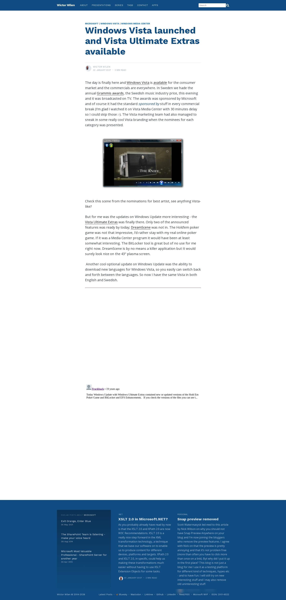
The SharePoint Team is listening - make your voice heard (83, 536)
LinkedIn (171, 594)
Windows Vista (109, 23)
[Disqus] (143, 334)
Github (160, 594)
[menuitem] (84, 5)
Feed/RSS (184, 594)
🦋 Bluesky (121, 594)
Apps (155, 5)
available (160, 82)
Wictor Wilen (66, 5)
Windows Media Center (135, 23)
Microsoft (91, 23)
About (84, 5)
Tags (130, 5)
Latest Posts (105, 594)
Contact (142, 5)
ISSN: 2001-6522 (220, 594)
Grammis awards (110, 93)
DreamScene (141, 227)
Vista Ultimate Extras (101, 222)
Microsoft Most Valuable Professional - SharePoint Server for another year (84, 555)
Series (119, 5)
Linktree (148, 594)
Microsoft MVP (200, 594)
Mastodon (136, 594)
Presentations (101, 5)
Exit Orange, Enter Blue (76, 521)
